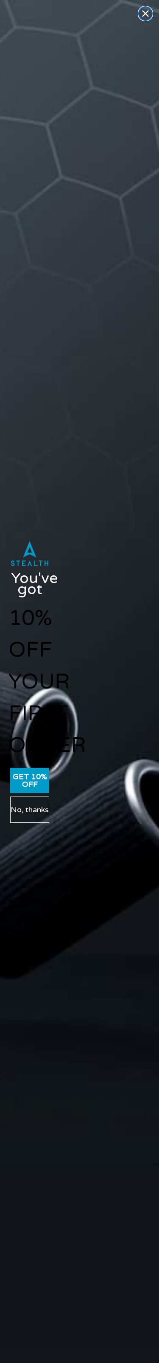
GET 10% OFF (30, 780)
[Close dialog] (145, 13)
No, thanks (30, 809)
